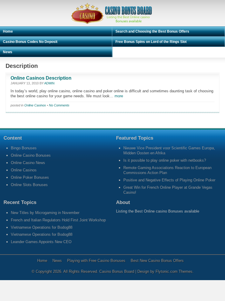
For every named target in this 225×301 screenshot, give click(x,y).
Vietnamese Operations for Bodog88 (41, 227)
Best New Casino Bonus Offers (157, 260)
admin (49, 83)
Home (8, 31)
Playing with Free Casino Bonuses (96, 260)
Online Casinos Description (41, 78)
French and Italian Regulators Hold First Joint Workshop (58, 220)
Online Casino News (28, 162)
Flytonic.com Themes (174, 271)
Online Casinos (35, 105)
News (7, 52)
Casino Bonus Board (117, 271)
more (118, 96)
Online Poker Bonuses (30, 177)
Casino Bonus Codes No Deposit (30, 42)
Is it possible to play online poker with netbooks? (164, 160)
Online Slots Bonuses (29, 185)
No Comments (59, 105)
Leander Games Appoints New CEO (41, 242)
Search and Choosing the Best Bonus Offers (152, 31)
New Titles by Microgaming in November (45, 212)
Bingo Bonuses (24, 148)
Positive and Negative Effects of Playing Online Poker (169, 180)
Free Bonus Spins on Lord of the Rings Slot (151, 42)
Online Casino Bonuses (31, 155)
